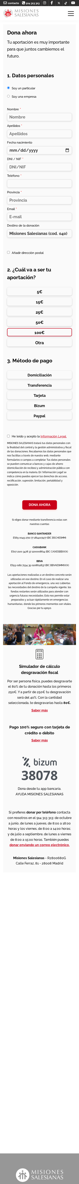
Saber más (39, 710)
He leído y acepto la (39, 436)
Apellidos (14, 126)
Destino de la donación (23, 225)
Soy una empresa (24, 96)
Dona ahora (39, 505)
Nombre (14, 109)
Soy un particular (23, 88)
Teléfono (14, 176)
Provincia (14, 192)
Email (12, 209)
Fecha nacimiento (19, 142)
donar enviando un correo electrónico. (40, 845)
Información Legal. (54, 436)
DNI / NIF (15, 159)
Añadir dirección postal (28, 253)
